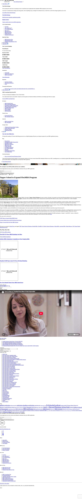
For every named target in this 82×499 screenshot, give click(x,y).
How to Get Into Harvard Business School (13, 156)
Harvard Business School (58, 407)
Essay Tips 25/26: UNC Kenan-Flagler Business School (13, 365)
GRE (48, 407)
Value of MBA (7, 109)
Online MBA (56, 226)
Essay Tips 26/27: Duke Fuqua (8, 372)
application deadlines (22, 405)
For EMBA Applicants (9, 147)
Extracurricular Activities (7, 387)
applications (31, 405)
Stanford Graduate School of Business (31, 410)
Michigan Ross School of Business (67, 409)
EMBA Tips (4, 354)
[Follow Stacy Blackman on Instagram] (6, 285)
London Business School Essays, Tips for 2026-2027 (12, 341)
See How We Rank (8, 81)
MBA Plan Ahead (8, 32)
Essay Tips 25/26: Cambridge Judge (9, 355)
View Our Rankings (6, 68)
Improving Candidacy (6, 388)
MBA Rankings (8, 110)
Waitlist (3, 400)
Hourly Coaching (5, 450)
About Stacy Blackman (9, 73)
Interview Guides (8, 129)
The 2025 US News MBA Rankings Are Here (11, 234)
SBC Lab (7, 30)
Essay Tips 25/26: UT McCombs (8, 367)
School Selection (15, 410)
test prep (48, 410)
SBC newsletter (8, 410)
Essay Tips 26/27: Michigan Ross (8, 376)
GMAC (41, 407)
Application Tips (43, 405)
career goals (64, 405)
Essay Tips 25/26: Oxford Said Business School (11, 363)
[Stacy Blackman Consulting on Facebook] (0, 285)
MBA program (58, 409)
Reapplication (5, 394)
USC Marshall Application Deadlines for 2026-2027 (12, 343)
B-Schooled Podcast (8, 115)
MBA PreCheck (8, 31)
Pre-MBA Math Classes (9, 107)
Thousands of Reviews (9, 82)
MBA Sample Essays (9, 103)
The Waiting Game (6, 399)
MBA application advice (38, 409)
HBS (68, 407)
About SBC (7, 72)
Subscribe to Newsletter (4, 483)
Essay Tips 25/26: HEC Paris (7, 360)
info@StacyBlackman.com (5, 429)
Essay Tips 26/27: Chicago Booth (8, 368)
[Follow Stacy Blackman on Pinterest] (7, 285)
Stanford (21, 410)
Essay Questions (27, 407)
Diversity (6, 149)
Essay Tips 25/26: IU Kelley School (9, 362)
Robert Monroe (69, 226)
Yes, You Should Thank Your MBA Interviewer (11, 282)
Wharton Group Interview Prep (11, 41)
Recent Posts (7, 141)
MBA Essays (46, 409)
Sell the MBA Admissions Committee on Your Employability (15, 239)
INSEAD (72, 407)
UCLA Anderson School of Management (65, 410)
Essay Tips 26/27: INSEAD (7, 374)
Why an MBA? (5, 401)
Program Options (5, 393)
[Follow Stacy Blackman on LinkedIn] (3, 285)
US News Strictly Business (77, 410)
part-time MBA (63, 226)
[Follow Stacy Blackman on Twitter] (2, 285)
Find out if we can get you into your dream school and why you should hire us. (20, 88)
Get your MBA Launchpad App (8, 98)
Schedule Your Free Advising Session (7, 173)
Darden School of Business (19, 407)
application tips (37, 405)
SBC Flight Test (8, 28)
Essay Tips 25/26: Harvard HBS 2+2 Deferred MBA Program (14, 359)
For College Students (9, 29)
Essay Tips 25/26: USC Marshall (8, 366)
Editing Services (8, 33)
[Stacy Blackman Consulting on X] (3, 432)
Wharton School (7, 412)
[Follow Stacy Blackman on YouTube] (5, 285)
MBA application (28, 409)
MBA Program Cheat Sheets (7, 479)
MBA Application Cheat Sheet (10, 106)
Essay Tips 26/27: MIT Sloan (8, 377)
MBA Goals (4, 390)
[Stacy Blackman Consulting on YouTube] (3, 434)
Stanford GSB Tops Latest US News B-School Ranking (13, 260)
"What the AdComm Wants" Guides (12, 127)
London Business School (11, 409)
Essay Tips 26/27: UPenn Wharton (9, 384)
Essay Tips (38, 407)
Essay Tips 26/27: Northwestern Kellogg (10, 379)
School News (12, 226)
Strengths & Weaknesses (7, 398)
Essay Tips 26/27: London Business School (10, 375)
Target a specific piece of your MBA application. (11, 22)
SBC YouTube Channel (9, 116)
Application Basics (8, 130)
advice (2, 405)
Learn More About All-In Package (8, 12)
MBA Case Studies (8, 74)
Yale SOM (22, 412)
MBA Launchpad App (9, 121)
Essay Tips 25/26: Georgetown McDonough (10, 358)
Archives (1, 351)
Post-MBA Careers (8, 143)
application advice (13, 405)
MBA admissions (19, 409)
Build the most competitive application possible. (11, 17)
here (51, 214)
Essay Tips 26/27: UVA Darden (8, 385)
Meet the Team (5, 441)
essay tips (34, 407)
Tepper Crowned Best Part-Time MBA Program (9, 222)
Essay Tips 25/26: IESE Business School (10, 361)
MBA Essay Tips (8, 145)
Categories (2, 348)
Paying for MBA (5, 391)
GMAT (45, 407)
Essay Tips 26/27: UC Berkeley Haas (9, 382)
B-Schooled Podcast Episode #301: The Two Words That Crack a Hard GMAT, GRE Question (20, 345)
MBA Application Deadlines (10, 104)
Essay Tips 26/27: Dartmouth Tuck (9, 371)
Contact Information (5, 77)
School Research (5, 397)
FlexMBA (40, 226)
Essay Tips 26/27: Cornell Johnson (9, 370)
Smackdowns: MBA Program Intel (11, 105)
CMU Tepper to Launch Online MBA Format (8, 218)
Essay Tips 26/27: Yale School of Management (11, 386)
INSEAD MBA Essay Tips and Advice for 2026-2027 (12, 344)
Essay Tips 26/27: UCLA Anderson (9, 383)
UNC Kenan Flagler (76, 226)
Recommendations (5, 395)
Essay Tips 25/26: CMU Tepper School (9, 356)
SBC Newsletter (8, 122)
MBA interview (52, 409)
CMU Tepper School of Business (25, 226)
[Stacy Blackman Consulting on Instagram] (3, 435)
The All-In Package (6, 448)
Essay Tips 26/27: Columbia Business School (11, 369)
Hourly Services (5, 19)
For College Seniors (6, 457)
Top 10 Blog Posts (8, 151)
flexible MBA (35, 226)
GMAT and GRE (8, 146)
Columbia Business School (9, 407)
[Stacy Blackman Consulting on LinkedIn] (3, 433)
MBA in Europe (8, 108)
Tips (49, 410)
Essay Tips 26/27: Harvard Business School (10, 373)
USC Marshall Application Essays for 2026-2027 (11, 342)
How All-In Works (5, 449)
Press (6, 84)
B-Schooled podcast (53, 405)
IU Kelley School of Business (48, 226)
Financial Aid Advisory (9, 34)
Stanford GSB (43, 410)
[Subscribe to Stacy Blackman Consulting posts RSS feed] (9, 285)
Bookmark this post (3, 227)
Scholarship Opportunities (10, 150)
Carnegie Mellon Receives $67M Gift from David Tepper (11, 220)
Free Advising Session (18, 1)
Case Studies (4, 443)
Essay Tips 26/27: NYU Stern (8, 380)
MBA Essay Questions (9, 144)
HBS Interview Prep (9, 40)
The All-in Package (6, 15)
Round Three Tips (5, 396)
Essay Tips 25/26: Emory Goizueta (9, 357)
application (7, 405)
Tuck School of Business (55, 410)
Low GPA (4, 389)
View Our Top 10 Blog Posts (8, 133)
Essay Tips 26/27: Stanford (7, 381)
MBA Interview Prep (9, 39)
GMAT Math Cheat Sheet (10, 128)
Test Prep (6, 26)
